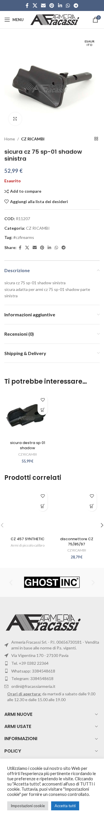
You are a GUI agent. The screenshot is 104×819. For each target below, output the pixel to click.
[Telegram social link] (76, 5)
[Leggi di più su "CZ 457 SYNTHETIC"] (43, 506)
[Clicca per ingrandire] (15, 118)
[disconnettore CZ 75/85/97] (76, 511)
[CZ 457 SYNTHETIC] (27, 511)
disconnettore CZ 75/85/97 (76, 541)
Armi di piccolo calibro (27, 545)
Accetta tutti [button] (65, 805)
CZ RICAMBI (32, 138)
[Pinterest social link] (52, 5)
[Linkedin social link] (60, 5)
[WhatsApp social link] (68, 5)
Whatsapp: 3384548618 (33, 670)
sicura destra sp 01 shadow (27, 445)
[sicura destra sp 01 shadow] (27, 415)
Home (9, 138)
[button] (43, 410)
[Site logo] (55, 19)
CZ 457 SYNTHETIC (27, 538)
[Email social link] (43, 5)
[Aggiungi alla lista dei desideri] (43, 400)
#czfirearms (23, 237)
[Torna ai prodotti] (96, 138)
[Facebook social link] (27, 5)
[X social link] (35, 5)
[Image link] (44, 621)
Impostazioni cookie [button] (28, 805)
